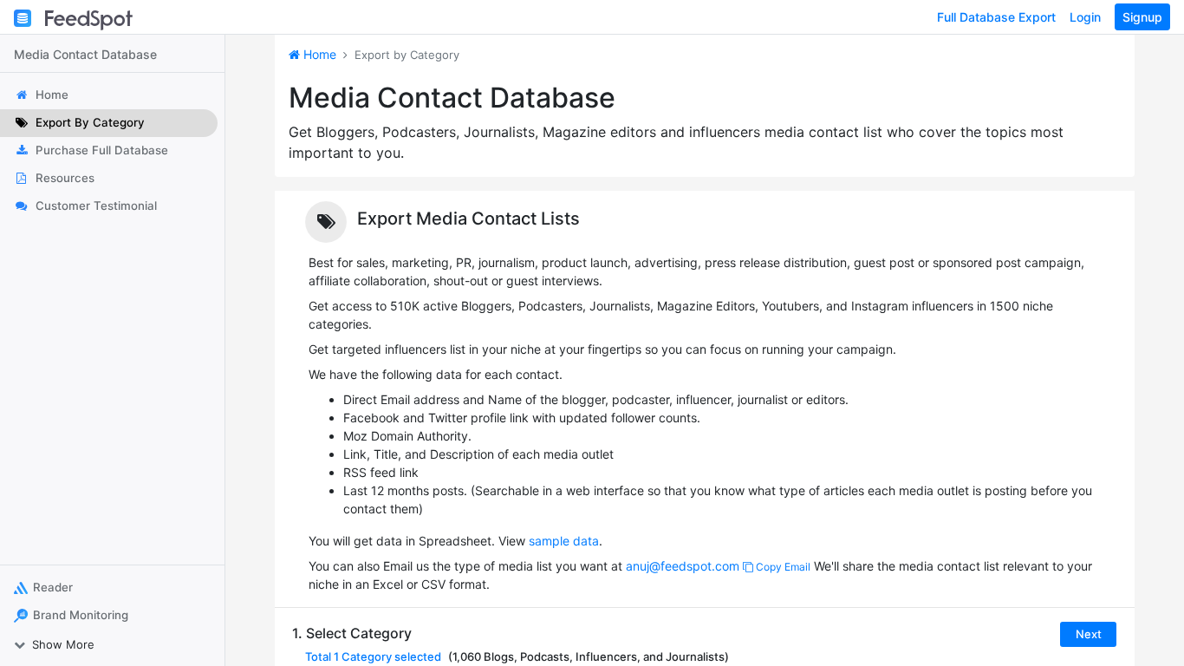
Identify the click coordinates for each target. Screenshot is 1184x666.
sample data (564, 540)
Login (1085, 17)
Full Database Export (996, 17)
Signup (1142, 17)
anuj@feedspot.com (682, 565)
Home (318, 54)
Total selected (373, 656)
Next (1089, 634)
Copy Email (781, 566)
